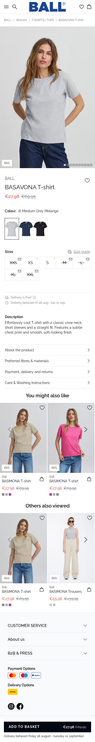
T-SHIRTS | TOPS (43, 20)
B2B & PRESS (20, 653)
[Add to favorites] (87, 180)
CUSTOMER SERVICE (27, 625)
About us (16, 639)
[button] (47, 350)
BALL (7, 20)
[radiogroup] (47, 269)
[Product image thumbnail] (65, 165)
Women (21, 20)
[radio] (30, 263)
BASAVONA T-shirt (71, 20)
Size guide (82, 252)
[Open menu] (5, 6)
